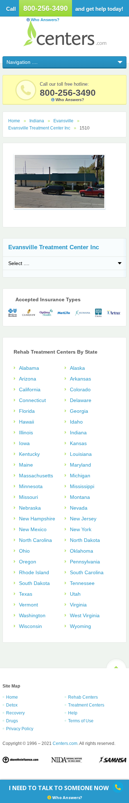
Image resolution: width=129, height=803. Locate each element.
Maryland (80, 465)
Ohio (24, 551)
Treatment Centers (86, 705)
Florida (27, 411)
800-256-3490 (45, 8)
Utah (75, 594)
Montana (80, 497)
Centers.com (64, 33)
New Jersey (83, 518)
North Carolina (35, 540)
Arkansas (80, 379)
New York (80, 529)
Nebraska (30, 508)
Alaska (77, 368)
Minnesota (31, 486)
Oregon (27, 562)
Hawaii (26, 422)
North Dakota (85, 540)
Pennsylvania (85, 562)
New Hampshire (37, 518)
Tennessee (82, 583)
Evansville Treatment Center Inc (39, 128)
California (29, 389)
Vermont (28, 605)
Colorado (80, 389)
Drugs (12, 720)
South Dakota (34, 583)
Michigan (80, 475)
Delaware (80, 400)
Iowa (24, 443)
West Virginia (85, 615)
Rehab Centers (83, 697)
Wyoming (80, 626)
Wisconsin (30, 626)
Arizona (27, 379)
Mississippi (82, 486)
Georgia (79, 411)
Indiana (36, 120)
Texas (25, 594)
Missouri (28, 497)
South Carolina (87, 572)
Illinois (26, 432)
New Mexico (33, 529)
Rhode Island (34, 572)
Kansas (78, 443)
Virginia (78, 605)
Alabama (29, 368)
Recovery (15, 712)
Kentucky (29, 454)
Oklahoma (81, 551)
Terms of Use (81, 720)
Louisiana (81, 454)
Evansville (63, 120)
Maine (26, 465)
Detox (12, 705)
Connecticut (32, 400)
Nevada (78, 508)
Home (14, 120)
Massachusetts (36, 475)
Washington (32, 615)
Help (72, 712)
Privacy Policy (19, 728)
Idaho (76, 422)
